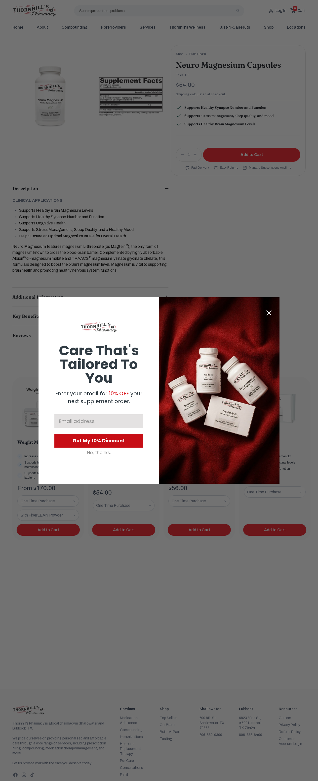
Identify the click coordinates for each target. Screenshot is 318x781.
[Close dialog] (269, 312)
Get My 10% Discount (99, 440)
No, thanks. (99, 452)
